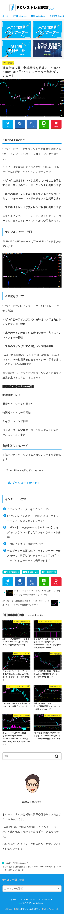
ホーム (5, 16)
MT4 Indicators (20, 16)
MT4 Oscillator (31, 572)
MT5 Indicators (38, 16)
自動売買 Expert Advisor (31, 903)
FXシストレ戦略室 (30, 909)
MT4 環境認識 (8, 63)
